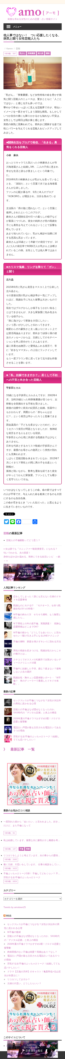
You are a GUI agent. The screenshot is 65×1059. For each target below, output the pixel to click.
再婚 (28, 849)
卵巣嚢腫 (31, 53)
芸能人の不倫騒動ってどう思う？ (23, 540)
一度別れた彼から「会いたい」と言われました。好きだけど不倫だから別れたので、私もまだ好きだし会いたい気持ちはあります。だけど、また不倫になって (32, 823)
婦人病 (40, 53)
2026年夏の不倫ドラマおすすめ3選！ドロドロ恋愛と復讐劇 (36, 720)
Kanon (9, 48)
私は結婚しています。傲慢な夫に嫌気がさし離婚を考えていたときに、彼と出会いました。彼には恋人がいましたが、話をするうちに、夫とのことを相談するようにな (32, 840)
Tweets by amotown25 (14, 907)
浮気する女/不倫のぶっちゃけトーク (21, 877)
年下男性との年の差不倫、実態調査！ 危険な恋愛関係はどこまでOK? (37, 625)
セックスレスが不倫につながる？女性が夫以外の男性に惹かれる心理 (37, 702)
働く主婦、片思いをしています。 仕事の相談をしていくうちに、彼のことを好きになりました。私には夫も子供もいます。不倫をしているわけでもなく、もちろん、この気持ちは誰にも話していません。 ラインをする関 (32, 864)
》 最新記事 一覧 (19, 749)
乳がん (22, 53)
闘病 (48, 53)
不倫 (21, 849)
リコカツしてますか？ (18, 979)
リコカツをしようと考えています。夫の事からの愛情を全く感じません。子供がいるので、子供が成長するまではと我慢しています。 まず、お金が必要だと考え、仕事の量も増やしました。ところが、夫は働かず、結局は (32, 855)
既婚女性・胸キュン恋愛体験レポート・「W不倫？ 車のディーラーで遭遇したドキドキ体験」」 (37, 680)
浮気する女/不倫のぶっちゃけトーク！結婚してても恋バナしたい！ (36, 738)
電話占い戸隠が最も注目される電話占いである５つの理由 (37, 729)
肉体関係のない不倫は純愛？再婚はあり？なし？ (32, 952)
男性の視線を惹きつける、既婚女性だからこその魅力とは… (37, 652)
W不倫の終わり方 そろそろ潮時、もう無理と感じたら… (37, 616)
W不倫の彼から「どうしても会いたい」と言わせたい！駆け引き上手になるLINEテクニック (37, 634)
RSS (8, 915)
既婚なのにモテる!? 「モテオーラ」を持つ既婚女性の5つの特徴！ (36, 607)
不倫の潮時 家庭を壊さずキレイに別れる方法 (37, 641)
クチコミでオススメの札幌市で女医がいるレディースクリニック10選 (37, 661)
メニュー (17, 26)
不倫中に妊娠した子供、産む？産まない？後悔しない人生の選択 (37, 670)
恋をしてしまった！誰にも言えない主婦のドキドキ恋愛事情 (37, 598)
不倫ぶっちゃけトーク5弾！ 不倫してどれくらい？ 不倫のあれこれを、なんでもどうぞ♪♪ (32, 873)
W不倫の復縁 (14, 932)
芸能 (18, 48)
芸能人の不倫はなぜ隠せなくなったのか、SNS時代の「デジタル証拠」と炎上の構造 (35, 711)
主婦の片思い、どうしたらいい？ (24, 983)
